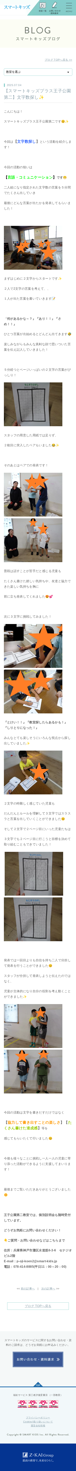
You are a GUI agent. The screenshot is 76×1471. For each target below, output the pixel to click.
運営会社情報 (38, 1425)
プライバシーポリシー (38, 1417)
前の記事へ (28, 1288)
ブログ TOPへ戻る (38, 1306)
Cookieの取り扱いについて (38, 1421)
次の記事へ (48, 1288)
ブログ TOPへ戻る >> (58, 59)
